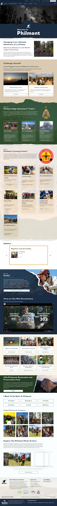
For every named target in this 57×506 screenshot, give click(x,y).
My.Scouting (35, 502)
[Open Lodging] (32, 3)
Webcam (39, 486)
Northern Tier (27, 496)
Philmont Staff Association (35, 481)
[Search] (55, 4)
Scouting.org (29, 502)
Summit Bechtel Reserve (35, 496)
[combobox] (49, 4)
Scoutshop (40, 502)
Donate (47, 502)
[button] (28, 185)
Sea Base (23, 496)
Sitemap (36, 486)
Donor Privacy (51, 502)
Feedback (32, 486)
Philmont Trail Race (34, 483)
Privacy (43, 502)
